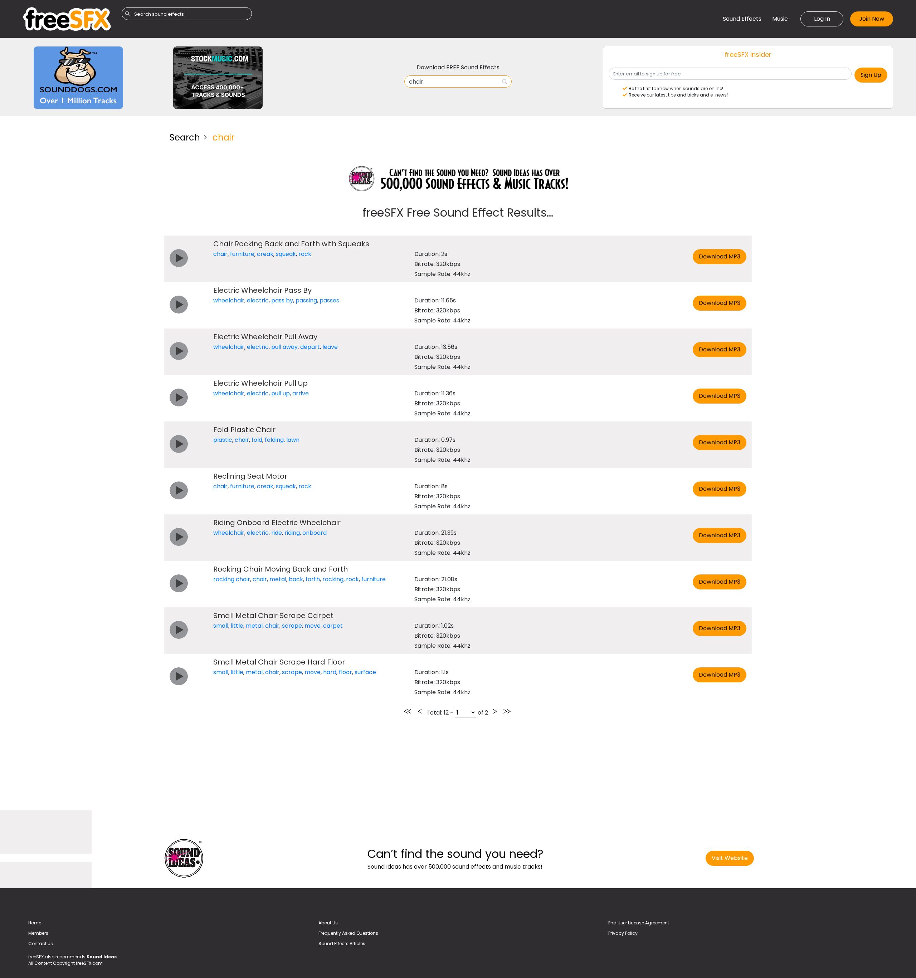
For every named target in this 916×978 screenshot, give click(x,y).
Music (780, 19)
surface (365, 672)
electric (258, 300)
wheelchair (228, 300)
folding (274, 440)
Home (34, 923)
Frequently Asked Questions (348, 933)
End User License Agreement (638, 923)
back (296, 579)
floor (345, 672)
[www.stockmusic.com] (218, 77)
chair (220, 254)
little (237, 626)
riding (292, 533)
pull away (284, 347)
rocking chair (231, 579)
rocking (333, 579)
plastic (222, 440)
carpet (333, 626)
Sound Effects (742, 19)
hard (329, 672)
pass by (282, 300)
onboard (314, 533)
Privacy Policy (623, 933)
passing (306, 300)
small (220, 626)
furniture (242, 254)
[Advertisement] (91, 177)
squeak (286, 254)
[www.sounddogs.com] (78, 77)
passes (329, 300)
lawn (292, 440)
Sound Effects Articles (341, 943)
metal (277, 579)
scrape (292, 626)
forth (313, 579)
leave (330, 347)
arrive (300, 393)
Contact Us (40, 943)
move (312, 626)
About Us (328, 923)
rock (304, 254)
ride (276, 533)
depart (310, 347)
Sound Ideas (102, 957)
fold (257, 440)
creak (265, 254)
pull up (280, 393)
